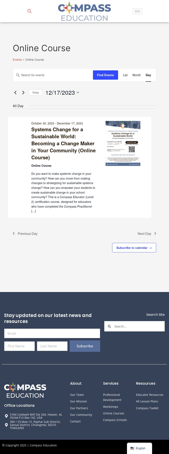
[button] (29, 11)
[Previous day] (15, 92)
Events (17, 59)
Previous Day (28, 233)
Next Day (144, 233)
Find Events (105, 75)
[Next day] (23, 92)
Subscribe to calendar (131, 248)
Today (35, 92)
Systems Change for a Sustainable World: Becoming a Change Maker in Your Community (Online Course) (63, 143)
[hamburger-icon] (137, 11)
